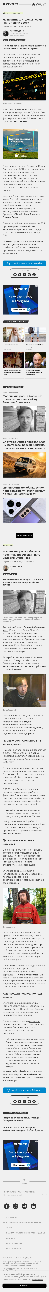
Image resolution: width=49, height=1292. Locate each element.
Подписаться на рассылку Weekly (19, 1192)
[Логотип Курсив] (10, 4)
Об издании (11, 1217)
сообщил (8, 66)
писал (24, 241)
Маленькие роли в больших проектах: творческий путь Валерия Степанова (22, 399)
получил (26, 715)
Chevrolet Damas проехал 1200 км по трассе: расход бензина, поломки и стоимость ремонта (24, 445)
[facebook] (7, 1206)
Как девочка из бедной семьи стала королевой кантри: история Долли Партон (22, 813)
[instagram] (15, 1206)
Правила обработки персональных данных (25, 1233)
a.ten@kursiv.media (17, 35)
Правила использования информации (23, 1222)
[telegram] (24, 1206)
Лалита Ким (16, 566)
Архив (9, 1228)
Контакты (10, 1238)
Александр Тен (17, 31)
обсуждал (34, 1021)
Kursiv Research (13, 1249)
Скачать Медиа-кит (14, 1243)
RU (39, 5)
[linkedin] (33, 1206)
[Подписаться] (44, 1195)
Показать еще (24, 535)
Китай (12, 40)
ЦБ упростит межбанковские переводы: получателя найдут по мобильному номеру (24, 491)
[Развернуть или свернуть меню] (44, 4)
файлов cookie (37, 1280)
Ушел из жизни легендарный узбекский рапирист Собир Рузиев (23, 1129)
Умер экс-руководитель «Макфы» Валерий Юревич (22, 1119)
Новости (7, 545)
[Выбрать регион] (33, 4)
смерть (13, 574)
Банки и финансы (12, 13)
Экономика (20, 40)
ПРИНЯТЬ (24, 1286)
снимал (7, 986)
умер (5, 630)
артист (6, 574)
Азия (5, 40)
